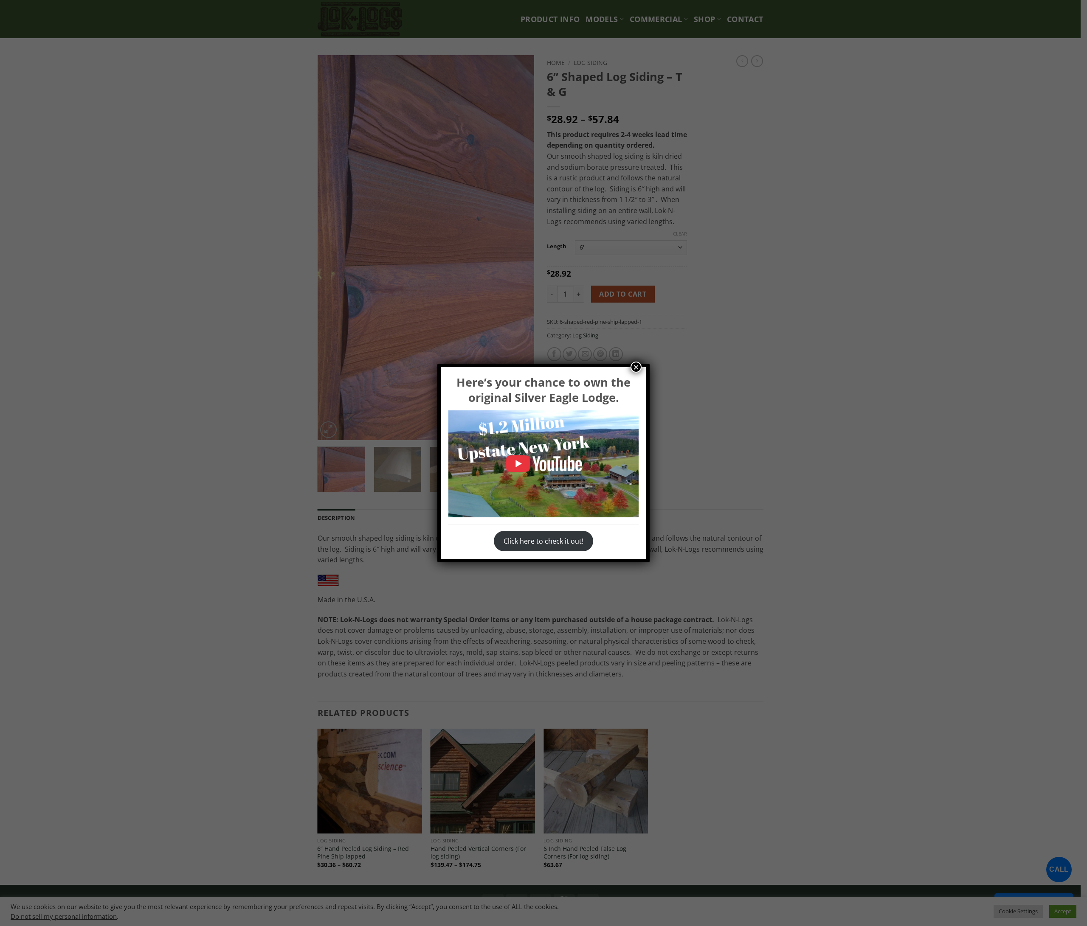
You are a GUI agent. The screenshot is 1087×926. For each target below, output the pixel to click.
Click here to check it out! (543, 541)
